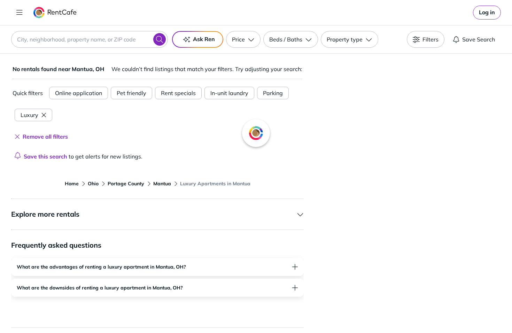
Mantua (162, 183)
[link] (487, 13)
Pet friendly (131, 93)
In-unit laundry (229, 93)
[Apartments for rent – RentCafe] (55, 12)
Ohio (93, 183)
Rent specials (178, 93)
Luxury (29, 114)
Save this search (45, 156)
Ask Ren (204, 39)
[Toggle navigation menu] (19, 12)
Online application (78, 93)
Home (72, 183)
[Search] (159, 39)
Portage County (126, 183)
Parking (273, 93)
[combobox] (89, 39)
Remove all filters (45, 136)
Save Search (478, 39)
